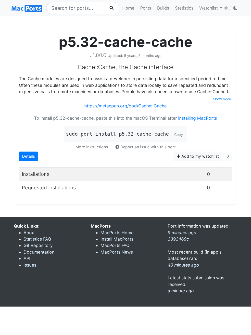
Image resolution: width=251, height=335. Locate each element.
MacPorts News (116, 252)
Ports (145, 8)
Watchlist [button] (209, 8)
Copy (178, 134)
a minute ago (181, 290)
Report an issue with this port (147, 146)
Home (128, 8)
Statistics (184, 8)
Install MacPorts (116, 239)
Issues (30, 265)
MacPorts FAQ (114, 245)
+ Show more (220, 99)
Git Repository (38, 245)
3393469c (178, 239)
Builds (163, 8)
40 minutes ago (183, 265)
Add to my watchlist (199, 156)
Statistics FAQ (37, 239)
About (30, 232)
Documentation (39, 252)
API (27, 258)
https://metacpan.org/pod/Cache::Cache (125, 105)
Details (28, 156)
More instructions (91, 146)
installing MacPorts (197, 118)
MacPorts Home (117, 232)
